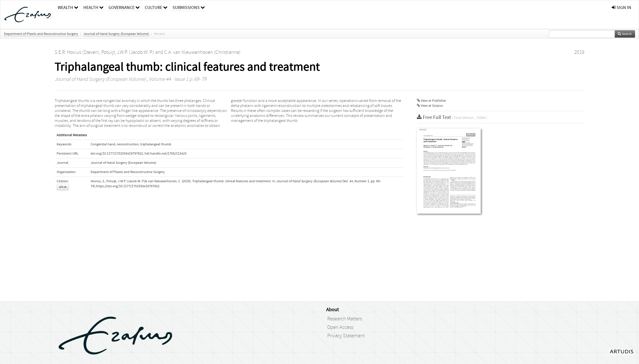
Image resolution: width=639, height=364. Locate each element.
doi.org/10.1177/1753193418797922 (117, 154)
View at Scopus (431, 106)
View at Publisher (433, 101)
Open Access (340, 327)
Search (626, 34)
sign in (623, 7)
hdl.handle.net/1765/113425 (165, 154)
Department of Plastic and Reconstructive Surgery (41, 34)
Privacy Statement (346, 336)
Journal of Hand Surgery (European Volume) (116, 34)
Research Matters (344, 319)
